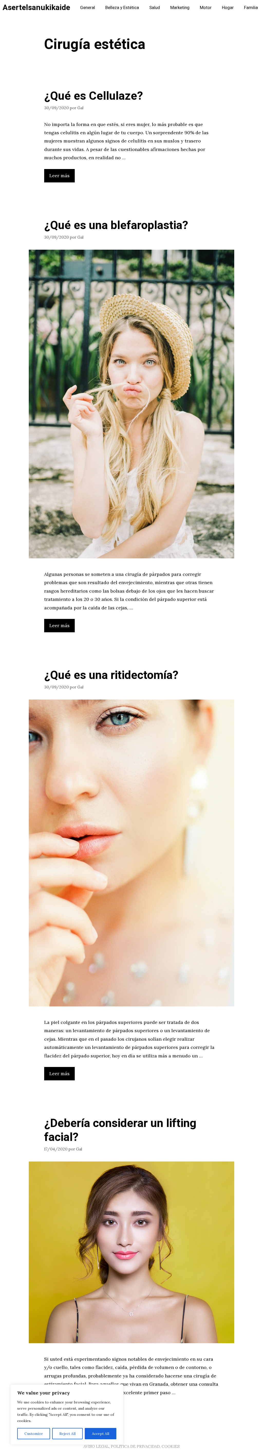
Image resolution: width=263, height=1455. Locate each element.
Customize (33, 1433)
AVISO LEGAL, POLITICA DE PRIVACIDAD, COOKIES (131, 1446)
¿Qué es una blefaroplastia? (116, 225)
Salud (154, 7)
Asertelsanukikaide (36, 7)
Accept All (100, 1433)
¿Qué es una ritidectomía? (111, 675)
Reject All (67, 1433)
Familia (251, 7)
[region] (66, 1414)
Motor (206, 7)
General (87, 7)
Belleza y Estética (122, 7)
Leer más (59, 176)
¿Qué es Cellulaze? (93, 96)
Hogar (228, 7)
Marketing (180, 7)
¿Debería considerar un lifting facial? (120, 1130)
